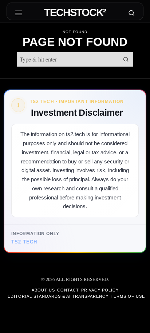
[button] (126, 59)
